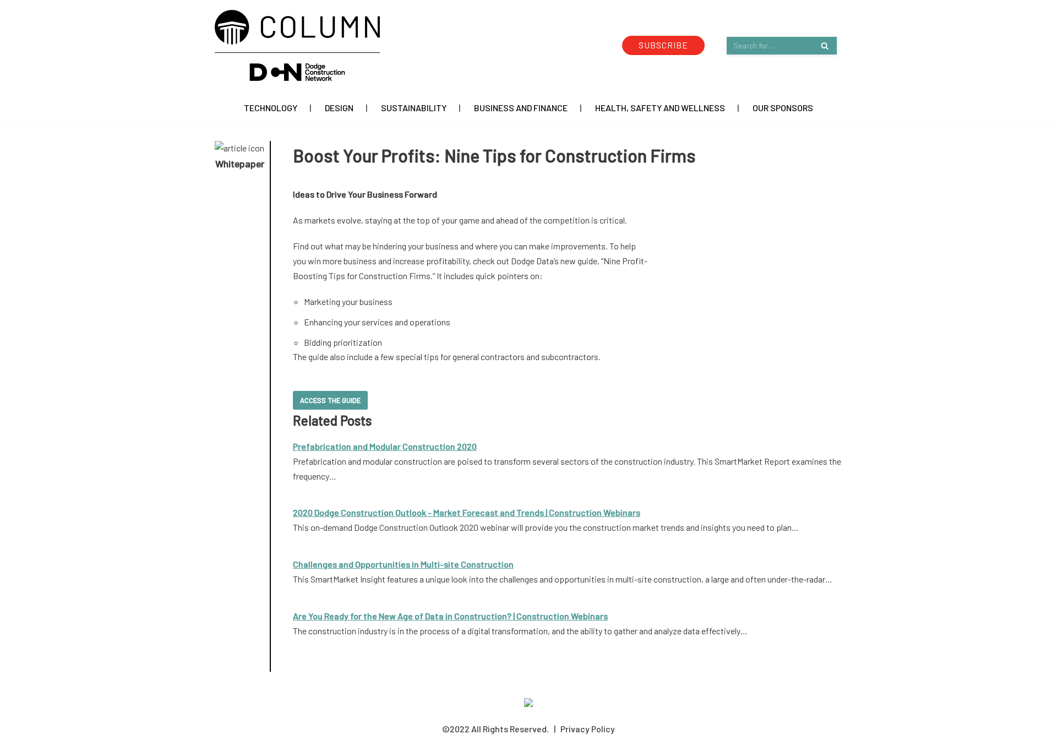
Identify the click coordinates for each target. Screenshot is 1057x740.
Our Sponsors (783, 107)
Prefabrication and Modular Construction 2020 (385, 446)
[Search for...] (782, 45)
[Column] (297, 45)
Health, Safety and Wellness (660, 107)
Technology (270, 107)
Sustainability (413, 107)
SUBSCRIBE (663, 45)
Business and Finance (521, 107)
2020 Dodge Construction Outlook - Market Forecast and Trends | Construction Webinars (466, 512)
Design (339, 107)
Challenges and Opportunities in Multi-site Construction (403, 564)
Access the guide (330, 400)
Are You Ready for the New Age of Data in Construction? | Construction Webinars (450, 616)
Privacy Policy (587, 728)
